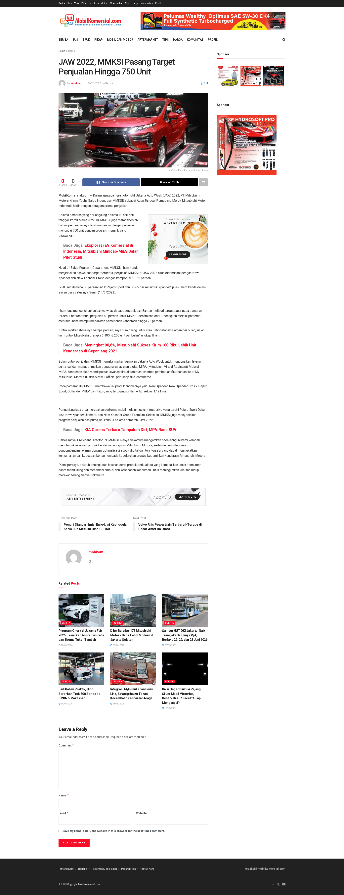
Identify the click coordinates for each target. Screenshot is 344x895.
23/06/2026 (66, 645)
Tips (127, 3)
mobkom (75, 83)
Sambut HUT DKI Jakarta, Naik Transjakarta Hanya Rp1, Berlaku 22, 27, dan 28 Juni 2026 (184, 635)
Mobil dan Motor (98, 3)
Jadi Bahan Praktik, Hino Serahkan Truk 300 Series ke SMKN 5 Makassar (79, 693)
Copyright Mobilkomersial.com (84, 884)
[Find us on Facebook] (273, 884)
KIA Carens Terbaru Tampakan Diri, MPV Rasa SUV (130, 429)
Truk (76, 3)
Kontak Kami (147, 868)
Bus (69, 3)
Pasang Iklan (128, 868)
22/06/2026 (170, 645)
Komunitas (147, 3)
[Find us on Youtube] (283, 884)
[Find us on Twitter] (278, 884)
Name (64, 795)
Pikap (84, 3)
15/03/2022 (94, 83)
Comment (66, 745)
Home (62, 51)
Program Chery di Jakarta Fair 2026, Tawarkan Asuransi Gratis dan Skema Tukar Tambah (81, 635)
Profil (158, 3)
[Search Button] (283, 40)
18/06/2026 (118, 703)
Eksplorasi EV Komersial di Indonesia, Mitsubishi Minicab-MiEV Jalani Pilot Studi (101, 251)
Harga (135, 3)
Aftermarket (116, 3)
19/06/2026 (66, 703)
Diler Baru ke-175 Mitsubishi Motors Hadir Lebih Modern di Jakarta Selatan (131, 635)
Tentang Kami (66, 868)
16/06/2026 (170, 708)
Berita (62, 3)
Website (141, 813)
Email (63, 813)
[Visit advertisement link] (213, 21)
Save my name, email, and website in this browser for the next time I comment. (114, 830)
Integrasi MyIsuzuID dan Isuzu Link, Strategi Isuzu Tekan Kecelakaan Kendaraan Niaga (131, 693)
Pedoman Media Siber (104, 868)
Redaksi (83, 868)
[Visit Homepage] (90, 20)
